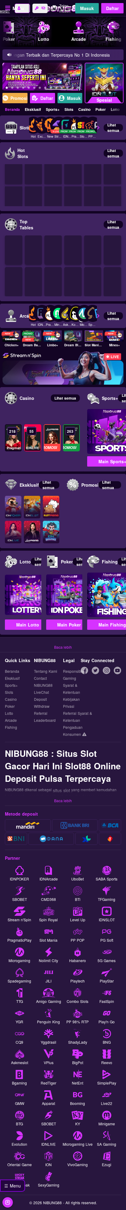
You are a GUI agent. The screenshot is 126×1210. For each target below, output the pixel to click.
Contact (40, 678)
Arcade (11, 720)
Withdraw (42, 706)
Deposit (40, 699)
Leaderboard (45, 720)
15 (72, 88)
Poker (100, 109)
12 (56, 88)
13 (61, 88)
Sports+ (53, 109)
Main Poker (69, 625)
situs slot (61, 790)
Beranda (12, 109)
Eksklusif (33, 109)
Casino (84, 109)
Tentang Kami (45, 671)
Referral (40, 713)
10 (45, 88)
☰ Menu (12, 1186)
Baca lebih (63, 647)
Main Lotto (27, 625)
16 (78, 88)
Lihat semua (113, 127)
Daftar (112, 8)
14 (67, 88)
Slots (69, 109)
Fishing (11, 727)
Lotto (115, 109)
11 (50, 88)
